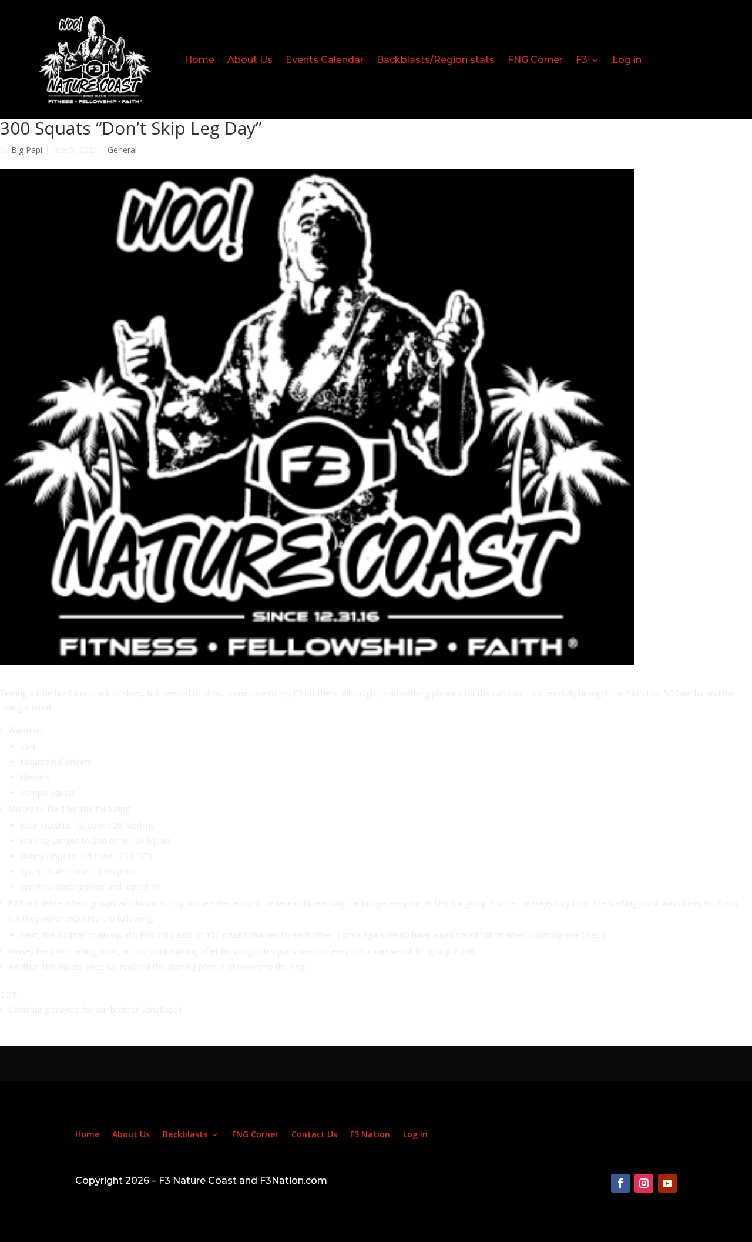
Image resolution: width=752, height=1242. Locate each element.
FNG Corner (535, 59)
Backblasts (185, 1135)
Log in (627, 59)
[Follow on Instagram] (643, 1183)
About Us (250, 59)
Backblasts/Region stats (436, 59)
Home (199, 59)
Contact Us (314, 1135)
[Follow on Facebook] (620, 1183)
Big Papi (26, 149)
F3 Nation (370, 1135)
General (122, 149)
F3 (582, 59)
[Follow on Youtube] (667, 1183)
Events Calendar (325, 59)
